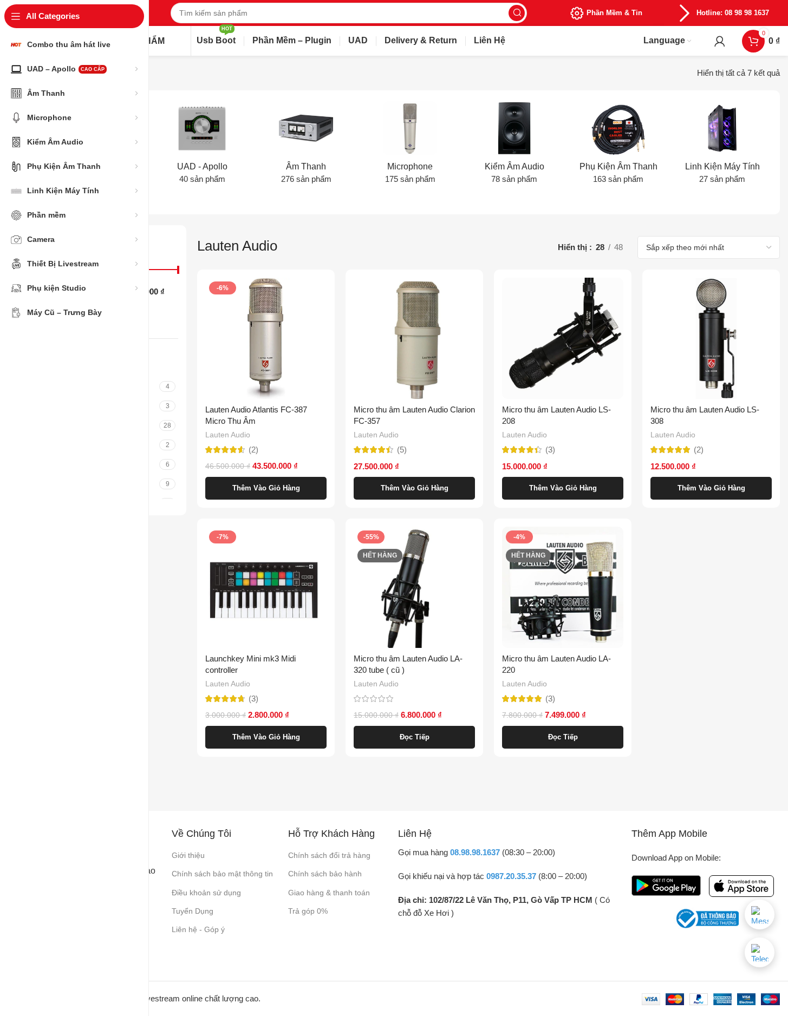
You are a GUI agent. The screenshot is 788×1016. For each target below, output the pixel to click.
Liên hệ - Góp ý (198, 929)
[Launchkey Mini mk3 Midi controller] (266, 587)
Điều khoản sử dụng (206, 892)
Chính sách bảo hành (325, 873)
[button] (266, 488)
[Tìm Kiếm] (517, 13)
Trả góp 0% (308, 911)
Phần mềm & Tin (614, 13)
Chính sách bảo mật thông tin (222, 873)
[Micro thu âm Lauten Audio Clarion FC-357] (414, 338)
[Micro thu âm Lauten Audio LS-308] (711, 338)
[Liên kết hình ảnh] (666, 884)
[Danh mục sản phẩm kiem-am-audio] (514, 146)
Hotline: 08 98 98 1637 (732, 13)
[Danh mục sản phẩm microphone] (410, 146)
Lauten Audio (227, 434)
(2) (253, 449)
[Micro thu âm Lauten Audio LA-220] (562, 587)
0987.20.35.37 (511, 876)
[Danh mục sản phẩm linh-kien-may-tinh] (722, 146)
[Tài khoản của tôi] (720, 41)
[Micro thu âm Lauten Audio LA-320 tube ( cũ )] (414, 587)
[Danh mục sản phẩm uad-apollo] (202, 146)
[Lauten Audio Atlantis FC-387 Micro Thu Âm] (266, 338)
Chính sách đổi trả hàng (329, 855)
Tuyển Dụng (192, 911)
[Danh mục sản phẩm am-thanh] (306, 146)
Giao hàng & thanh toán (329, 892)
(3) (550, 449)
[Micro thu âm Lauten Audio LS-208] (562, 338)
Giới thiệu (188, 855)
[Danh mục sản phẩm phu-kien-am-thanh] (618, 146)
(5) (402, 449)
